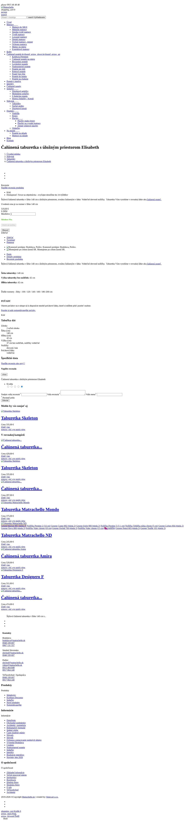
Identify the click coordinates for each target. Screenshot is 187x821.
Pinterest (10, 242)
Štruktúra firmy (13, 785)
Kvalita (10, 384)
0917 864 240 (8, 670)
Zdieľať (10, 237)
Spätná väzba (12, 730)
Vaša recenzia (53, 394)
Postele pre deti (18, 69)
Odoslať (5, 400)
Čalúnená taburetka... (21, 446)
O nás (9, 787)
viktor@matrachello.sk (12, 665)
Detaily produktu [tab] (14, 256)
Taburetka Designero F (22, 576)
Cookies (10, 745)
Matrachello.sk (28, 797)
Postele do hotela (19, 76)
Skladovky (11, 695)
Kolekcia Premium (20, 57)
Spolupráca (11, 777)
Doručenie (11, 720)
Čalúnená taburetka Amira (26, 555)
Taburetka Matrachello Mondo (30, 509)
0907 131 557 (8, 645)
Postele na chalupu (20, 79)
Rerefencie (11, 780)
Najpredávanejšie (14, 705)
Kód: (9, 192)
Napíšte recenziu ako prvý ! (13, 363)
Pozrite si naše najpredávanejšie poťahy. (18, 310)
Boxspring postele (20, 61)
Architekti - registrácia (16, 725)
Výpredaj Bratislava (15, 742)
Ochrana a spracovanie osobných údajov (24, 740)
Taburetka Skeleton (19, 417)
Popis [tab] (9, 254)
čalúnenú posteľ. (154, 199)
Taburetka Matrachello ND (26, 535)
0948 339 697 (8, 643)
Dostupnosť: (12, 195)
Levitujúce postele (20, 64)
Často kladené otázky (16, 732)
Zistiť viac (5, 427)
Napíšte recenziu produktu (12, 188)
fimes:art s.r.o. (52, 797)
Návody (10, 735)
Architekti (11, 792)
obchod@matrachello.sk (12, 653)
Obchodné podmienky (16, 723)
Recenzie (5, 185)
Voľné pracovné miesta (17, 775)
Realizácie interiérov (15, 755)
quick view (13, 429)
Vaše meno (91, 394)
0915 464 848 (8, 667)
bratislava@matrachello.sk (13, 640)
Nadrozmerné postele (21, 66)
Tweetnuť (11, 240)
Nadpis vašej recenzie (11, 394)
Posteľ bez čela (18, 74)
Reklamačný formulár (16, 728)
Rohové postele (18, 71)
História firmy (13, 782)
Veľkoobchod (12, 790)
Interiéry (10, 752)
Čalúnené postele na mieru (23, 59)
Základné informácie (15, 772)
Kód (3, 315)
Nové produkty (13, 702)
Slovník (10, 737)
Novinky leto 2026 (15, 757)
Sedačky (10, 700)
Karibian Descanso (15, 697)
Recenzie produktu (15, 259)
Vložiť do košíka (8, 225)
